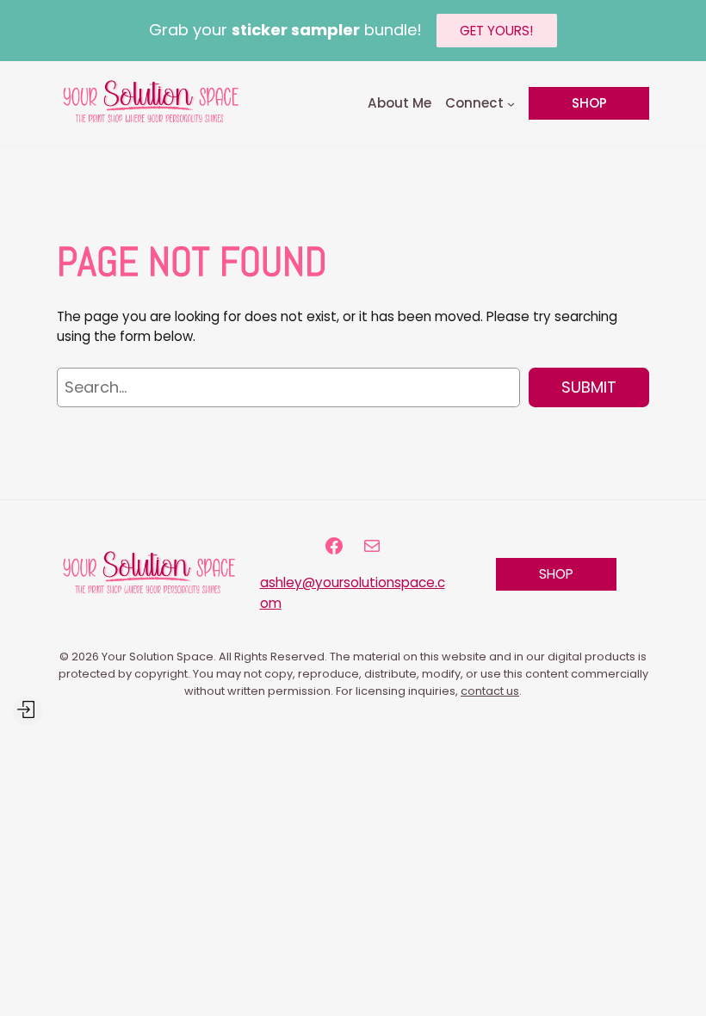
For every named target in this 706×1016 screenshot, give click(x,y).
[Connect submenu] (511, 103)
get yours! (496, 31)
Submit (588, 387)
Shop (589, 103)
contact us (490, 691)
